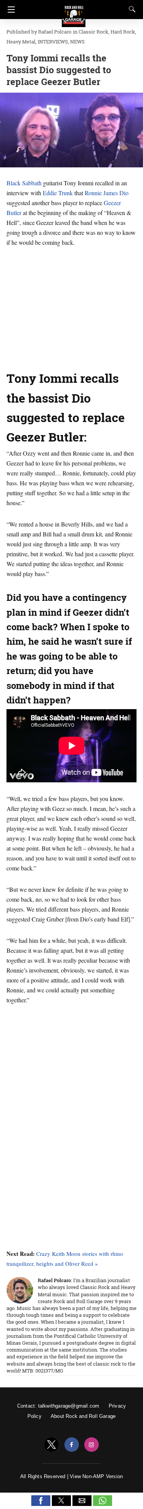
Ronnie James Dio (107, 193)
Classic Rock (93, 31)
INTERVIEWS (53, 41)
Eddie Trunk (58, 193)
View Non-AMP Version (96, 1476)
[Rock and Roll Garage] (73, 12)
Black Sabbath (24, 183)
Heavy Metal (20, 41)
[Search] (130, 9)
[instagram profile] (91, 1445)
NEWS (77, 41)
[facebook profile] (71, 1445)
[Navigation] (9, 9)
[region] (71, 306)
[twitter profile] (51, 1445)
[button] (40, 1500)
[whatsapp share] (102, 1504)
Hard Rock (123, 31)
